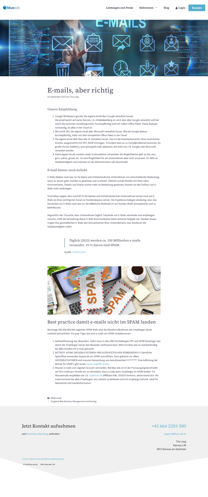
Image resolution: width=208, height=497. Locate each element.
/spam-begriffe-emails (98, 364)
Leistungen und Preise (119, 7)
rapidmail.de (95, 375)
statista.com (79, 252)
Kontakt (197, 8)
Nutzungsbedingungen (55, 459)
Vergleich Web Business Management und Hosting (74, 401)
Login (181, 7)
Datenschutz (36, 459)
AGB (43, 459)
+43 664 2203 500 (168, 426)
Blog (166, 7)
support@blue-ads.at (175, 434)
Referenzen (146, 7)
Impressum (26, 459)
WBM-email (56, 398)
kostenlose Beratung (37, 434)
